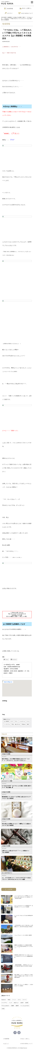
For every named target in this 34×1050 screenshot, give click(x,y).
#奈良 (9, 999)
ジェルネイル (22, 721)
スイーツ (24, 999)
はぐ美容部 (6, 721)
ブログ (12, 140)
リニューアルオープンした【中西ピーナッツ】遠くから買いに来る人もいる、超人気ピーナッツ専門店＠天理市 (23, 897)
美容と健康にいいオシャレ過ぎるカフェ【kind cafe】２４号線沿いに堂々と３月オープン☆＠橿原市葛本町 (23, 976)
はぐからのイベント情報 (7, 781)
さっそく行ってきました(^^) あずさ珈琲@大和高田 (23, 916)
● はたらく (6, 1043)
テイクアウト (4, 1002)
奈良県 (26, 1002)
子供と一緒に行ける (15, 724)
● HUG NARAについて (26, 1043)
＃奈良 (3, 1008)
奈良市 (22, 1002)
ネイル (28, 721)
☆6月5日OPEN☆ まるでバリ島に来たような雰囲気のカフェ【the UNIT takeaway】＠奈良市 (23, 926)
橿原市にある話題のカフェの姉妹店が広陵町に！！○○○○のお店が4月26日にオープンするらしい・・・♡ (23, 946)
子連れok (23, 724)
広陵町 (12, 1005)
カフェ (19, 999)
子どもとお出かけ (5, 1005)
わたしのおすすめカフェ (7, 872)
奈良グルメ (16, 1002)
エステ (11, 721)
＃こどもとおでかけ (25, 1005)
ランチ (10, 1002)
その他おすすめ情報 (6, 754)
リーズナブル (7, 724)
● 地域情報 (6, 1038)
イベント (14, 999)
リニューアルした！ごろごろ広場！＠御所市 (23, 935)
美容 (28, 724)
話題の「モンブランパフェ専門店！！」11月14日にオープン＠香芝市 (23, 985)
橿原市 (17, 1005)
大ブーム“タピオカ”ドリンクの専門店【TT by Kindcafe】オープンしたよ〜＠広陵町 (23, 906)
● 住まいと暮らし (25, 1038)
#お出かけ (4, 999)
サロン (16, 721)
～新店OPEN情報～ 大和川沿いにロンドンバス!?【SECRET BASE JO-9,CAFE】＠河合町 (23, 965)
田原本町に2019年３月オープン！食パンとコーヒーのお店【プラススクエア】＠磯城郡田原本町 (23, 956)
